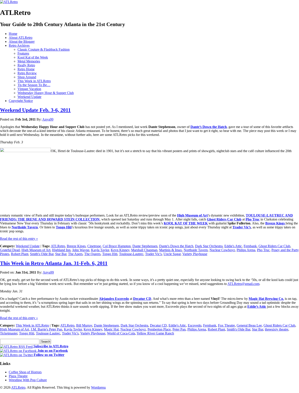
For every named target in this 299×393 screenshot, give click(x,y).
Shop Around (27, 77)
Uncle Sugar (172, 254)
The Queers (92, 254)
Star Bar (60, 254)
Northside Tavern (25, 227)
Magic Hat (111, 329)
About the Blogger (22, 41)
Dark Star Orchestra (209, 246)
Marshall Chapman (144, 250)
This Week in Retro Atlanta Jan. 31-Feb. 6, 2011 (53, 263)
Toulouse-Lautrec (131, 254)
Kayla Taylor (100, 250)
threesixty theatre (276, 329)
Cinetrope (94, 246)
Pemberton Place (159, 329)
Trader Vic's (153, 254)
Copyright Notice (21, 101)
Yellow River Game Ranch (155, 333)
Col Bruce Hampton (117, 246)
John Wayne (80, 250)
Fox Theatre (226, 325)
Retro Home (26, 69)
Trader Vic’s (241, 227)
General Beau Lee (249, 325)
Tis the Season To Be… (34, 85)
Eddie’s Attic (256, 306)
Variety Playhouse (194, 254)
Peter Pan (179, 329)
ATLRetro (58, 246)
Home (13, 34)
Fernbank (250, 246)
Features (23, 53)
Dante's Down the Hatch (176, 246)
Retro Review (27, 73)
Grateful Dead (10, 250)
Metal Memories (29, 61)
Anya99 (47, 119)
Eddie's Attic (233, 246)
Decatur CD (142, 299)
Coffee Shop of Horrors (25, 372)
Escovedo (194, 325)
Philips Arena (246, 250)
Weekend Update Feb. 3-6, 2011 (35, 110)
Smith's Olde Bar (41, 254)
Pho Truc (263, 250)
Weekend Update (29, 97)
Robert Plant (19, 254)
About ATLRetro (20, 37)
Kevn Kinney (120, 250)
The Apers (75, 254)
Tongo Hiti (64, 227)
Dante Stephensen (144, 246)
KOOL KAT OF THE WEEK (186, 223)
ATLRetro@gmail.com (243, 284)
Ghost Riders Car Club (274, 246)
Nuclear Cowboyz (222, 250)
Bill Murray (84, 325)
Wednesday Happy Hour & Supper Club (46, 93)
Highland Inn (61, 250)
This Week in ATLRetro (34, 81)
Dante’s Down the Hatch (208, 127)
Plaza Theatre (18, 376)
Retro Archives (19, 45)
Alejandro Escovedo (114, 299)
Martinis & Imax (170, 250)
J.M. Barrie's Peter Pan (46, 329)
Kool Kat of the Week (33, 57)
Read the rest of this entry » (19, 238)
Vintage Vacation (29, 89)
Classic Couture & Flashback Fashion (44, 49)
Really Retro (26, 65)
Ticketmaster (8, 333)
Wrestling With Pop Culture (28, 380)
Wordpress (98, 387)
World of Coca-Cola (121, 333)
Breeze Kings (76, 246)
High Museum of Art (192, 215)
